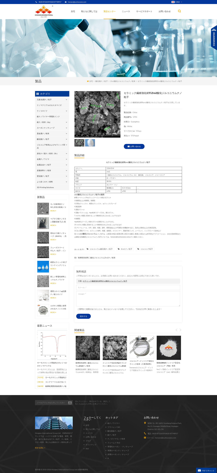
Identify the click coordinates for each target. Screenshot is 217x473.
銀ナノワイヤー (113, 423)
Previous (176, 330)
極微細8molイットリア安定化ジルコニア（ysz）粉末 (141, 364)
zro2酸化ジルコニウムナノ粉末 (122, 81)
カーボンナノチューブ (46, 128)
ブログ (88, 441)
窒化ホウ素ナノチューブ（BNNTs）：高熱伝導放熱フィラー (58, 235)
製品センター (110, 11)
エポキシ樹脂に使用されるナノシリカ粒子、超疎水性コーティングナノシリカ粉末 (58, 307)
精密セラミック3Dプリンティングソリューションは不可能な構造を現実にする (58, 264)
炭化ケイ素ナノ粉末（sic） (48, 153)
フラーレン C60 (113, 427)
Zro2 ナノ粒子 (126, 249)
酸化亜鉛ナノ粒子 (114, 431)
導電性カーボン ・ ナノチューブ (120, 446)
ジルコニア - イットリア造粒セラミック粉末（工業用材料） (115, 362)
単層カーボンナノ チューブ (118, 450)
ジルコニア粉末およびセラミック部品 (51, 146)
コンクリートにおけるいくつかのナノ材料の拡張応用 (55, 382)
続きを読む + (40, 448)
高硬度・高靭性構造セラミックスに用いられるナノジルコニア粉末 (168, 365)
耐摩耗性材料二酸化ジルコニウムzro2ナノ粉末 (96, 258)
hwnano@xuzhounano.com (77, 2)
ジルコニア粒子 (147, 249)
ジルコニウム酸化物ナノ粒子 (101, 249)
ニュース (126, 11)
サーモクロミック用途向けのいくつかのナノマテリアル (52, 364)
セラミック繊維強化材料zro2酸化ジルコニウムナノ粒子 (105, 281)
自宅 (73, 11)
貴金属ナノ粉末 (117, 16)
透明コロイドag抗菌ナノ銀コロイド (58, 292)
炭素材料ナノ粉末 (44, 170)
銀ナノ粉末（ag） (44, 122)
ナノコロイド (42, 111)
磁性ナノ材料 (134, 16)
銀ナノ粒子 (111, 435)
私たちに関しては (89, 11)
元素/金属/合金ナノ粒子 (132, 17)
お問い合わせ (165, 11)
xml (87, 448)
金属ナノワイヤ (43, 159)
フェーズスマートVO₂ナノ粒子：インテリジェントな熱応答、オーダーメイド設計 (58, 249)
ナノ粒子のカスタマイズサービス (95, 16)
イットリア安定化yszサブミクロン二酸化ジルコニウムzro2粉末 (88, 365)
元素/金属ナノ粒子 (44, 99)
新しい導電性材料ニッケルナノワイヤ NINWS (58, 278)
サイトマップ (91, 445)
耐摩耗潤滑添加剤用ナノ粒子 (55, 386)
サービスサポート (144, 11)
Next (180, 330)
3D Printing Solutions (45, 187)
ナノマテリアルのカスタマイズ (49, 105)
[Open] (214, 37)
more (52, 211)
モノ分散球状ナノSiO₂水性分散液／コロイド (58, 206)
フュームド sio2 (113, 443)
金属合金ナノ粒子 (44, 165)
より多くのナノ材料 (45, 182)
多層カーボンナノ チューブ (118, 454)
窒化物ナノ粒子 (43, 176)
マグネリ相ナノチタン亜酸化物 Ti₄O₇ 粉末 (58, 220)
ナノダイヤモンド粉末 (116, 439)
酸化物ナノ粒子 (101, 81)
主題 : (102, 281)
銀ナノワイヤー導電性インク (48, 116)
